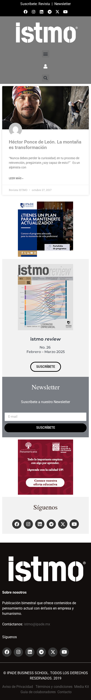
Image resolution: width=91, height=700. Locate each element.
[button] (45, 54)
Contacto (64, 692)
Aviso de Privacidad (17, 687)
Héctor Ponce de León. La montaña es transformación (45, 144)
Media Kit (81, 687)
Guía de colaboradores (38, 692)
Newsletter (62, 4)
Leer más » (16, 178)
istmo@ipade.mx (37, 624)
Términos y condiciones (54, 687)
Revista (44, 4)
